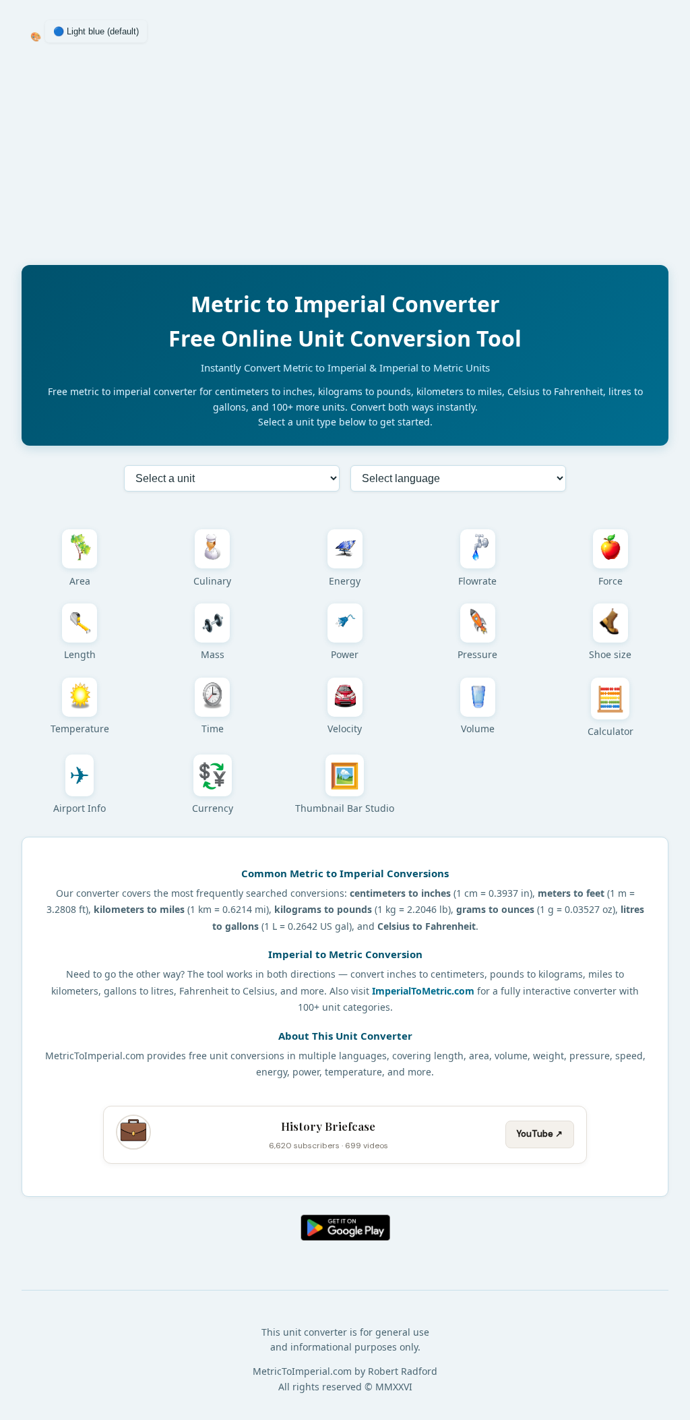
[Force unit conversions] (610, 548)
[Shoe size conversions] (610, 623)
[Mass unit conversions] (212, 623)
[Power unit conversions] (345, 623)
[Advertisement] (345, 159)
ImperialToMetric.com (423, 990)
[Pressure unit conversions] (477, 623)
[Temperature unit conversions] (79, 697)
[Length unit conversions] (79, 623)
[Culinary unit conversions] (212, 548)
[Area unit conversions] (79, 548)
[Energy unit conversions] (345, 548)
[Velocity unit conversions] (345, 697)
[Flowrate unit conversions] (477, 548)
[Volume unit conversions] (477, 697)
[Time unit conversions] (212, 697)
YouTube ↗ (540, 1134)
